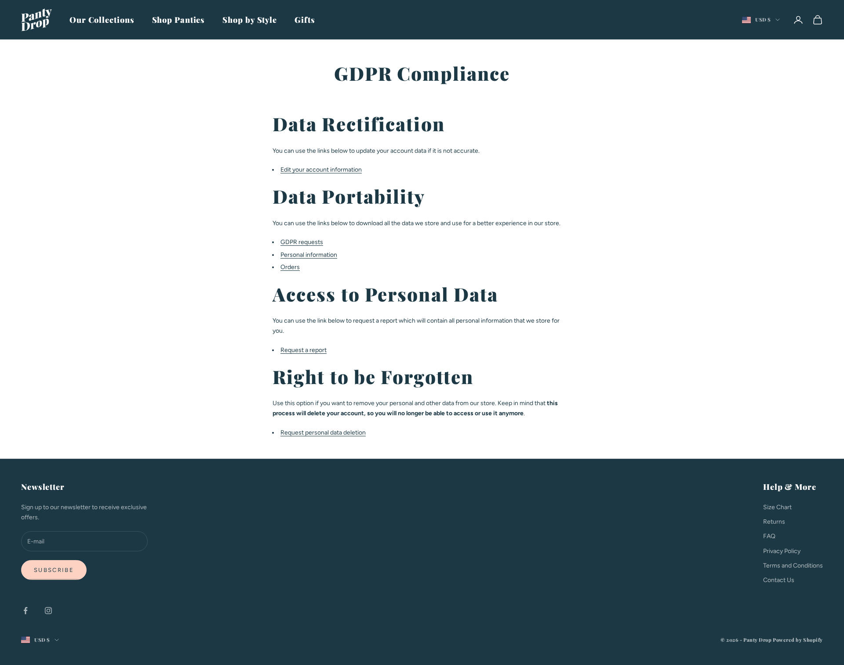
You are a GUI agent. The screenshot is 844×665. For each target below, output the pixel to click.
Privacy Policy (781, 551)
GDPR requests (301, 242)
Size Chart (777, 507)
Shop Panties (178, 19)
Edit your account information (321, 169)
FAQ (769, 536)
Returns (774, 521)
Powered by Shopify (798, 639)
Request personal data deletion (323, 432)
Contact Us (778, 580)
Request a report (303, 350)
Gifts (305, 19)
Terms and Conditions (793, 565)
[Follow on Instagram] (48, 610)
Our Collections (102, 19)
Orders (290, 267)
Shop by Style (249, 19)
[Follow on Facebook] (25, 610)
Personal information (308, 255)
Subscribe (54, 570)
